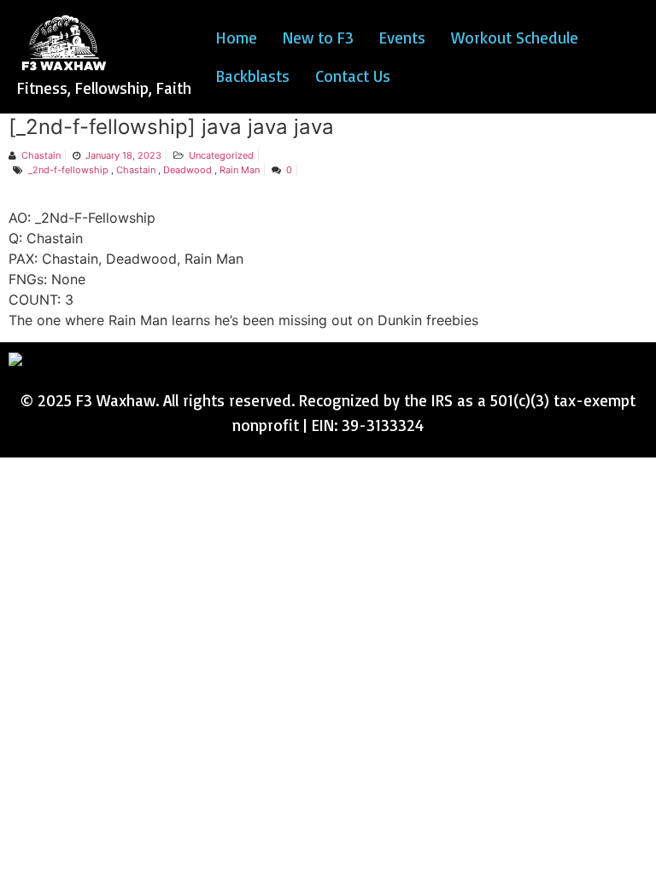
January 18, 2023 (123, 155)
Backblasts (253, 76)
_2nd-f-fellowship (68, 170)
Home (236, 37)
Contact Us (352, 76)
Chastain (41, 155)
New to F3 (318, 37)
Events (402, 37)
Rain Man (240, 170)
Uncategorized (221, 155)
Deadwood (187, 170)
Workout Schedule (514, 37)
